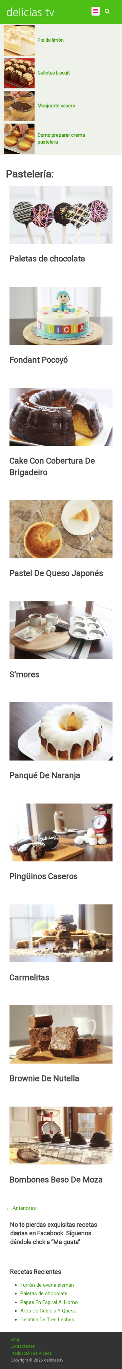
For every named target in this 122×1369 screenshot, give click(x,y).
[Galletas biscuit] (19, 73)
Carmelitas (29, 977)
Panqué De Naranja (44, 775)
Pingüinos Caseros (43, 876)
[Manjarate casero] (19, 106)
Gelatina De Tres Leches (47, 1320)
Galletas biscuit (54, 73)
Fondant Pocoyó (38, 360)
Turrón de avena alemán (47, 1285)
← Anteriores (21, 1208)
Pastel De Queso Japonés (56, 573)
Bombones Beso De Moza (56, 1179)
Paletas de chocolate (47, 258)
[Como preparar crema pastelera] (19, 139)
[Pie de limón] (19, 40)
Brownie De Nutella (44, 1078)
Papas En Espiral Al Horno (49, 1302)
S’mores (24, 674)
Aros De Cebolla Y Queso (48, 1311)
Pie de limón (51, 40)
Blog (15, 1339)
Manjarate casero (56, 105)
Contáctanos (23, 1346)
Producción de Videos (31, 1353)
